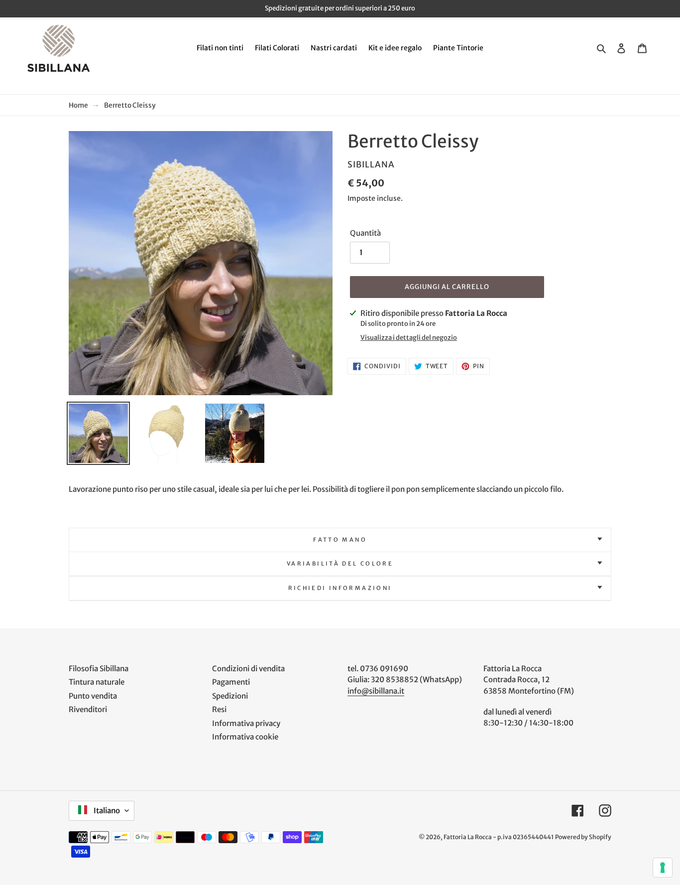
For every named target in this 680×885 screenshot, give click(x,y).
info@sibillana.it (375, 691)
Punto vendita (93, 696)
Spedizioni (230, 696)
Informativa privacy (246, 723)
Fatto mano (340, 539)
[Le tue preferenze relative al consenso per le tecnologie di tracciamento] (662, 867)
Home (78, 105)
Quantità (365, 233)
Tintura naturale (96, 682)
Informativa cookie (245, 736)
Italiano (106, 810)
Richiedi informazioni (340, 588)
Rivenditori (88, 709)
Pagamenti (231, 682)
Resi (219, 709)
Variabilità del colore (340, 563)
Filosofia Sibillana (98, 668)
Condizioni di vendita (248, 668)
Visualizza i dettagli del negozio (408, 337)
